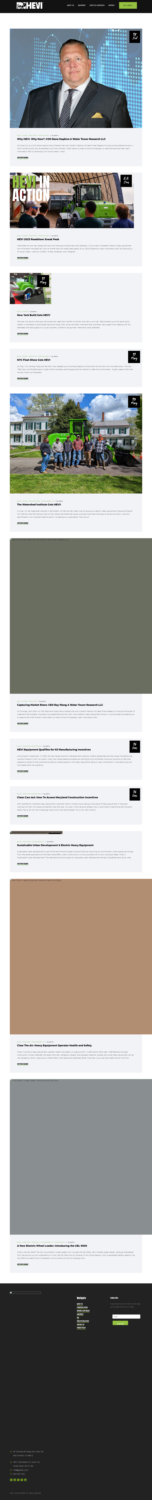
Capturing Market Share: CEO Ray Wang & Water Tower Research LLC (60, 705)
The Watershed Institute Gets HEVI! (39, 504)
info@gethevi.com (20, 1470)
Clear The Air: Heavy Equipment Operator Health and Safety (54, 1045)
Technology (60, 1242)
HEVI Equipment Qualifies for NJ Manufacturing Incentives (54, 749)
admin (56, 135)
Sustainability (47, 501)
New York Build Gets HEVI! (33, 315)
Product (36, 1242)
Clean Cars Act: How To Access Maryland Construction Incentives (57, 797)
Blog (19, 135)
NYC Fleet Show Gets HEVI (33, 360)
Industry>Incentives (32, 746)
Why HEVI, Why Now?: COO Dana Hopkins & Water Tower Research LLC (61, 139)
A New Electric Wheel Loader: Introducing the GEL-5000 (52, 1245)
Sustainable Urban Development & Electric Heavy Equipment (55, 845)
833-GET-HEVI (19, 1474)
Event (25, 135)
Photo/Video (43, 135)
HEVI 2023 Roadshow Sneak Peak (38, 239)
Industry (33, 135)
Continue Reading (22, 157)
